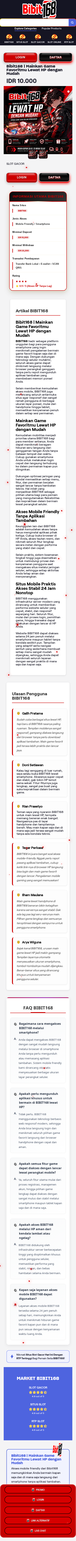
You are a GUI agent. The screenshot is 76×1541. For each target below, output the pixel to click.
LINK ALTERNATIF (40, 1519)
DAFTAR (56, 57)
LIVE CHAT (40, 1529)
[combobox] (34, 22)
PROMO (40, 1491)
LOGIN (20, 57)
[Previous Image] (7, 120)
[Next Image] (69, 120)
